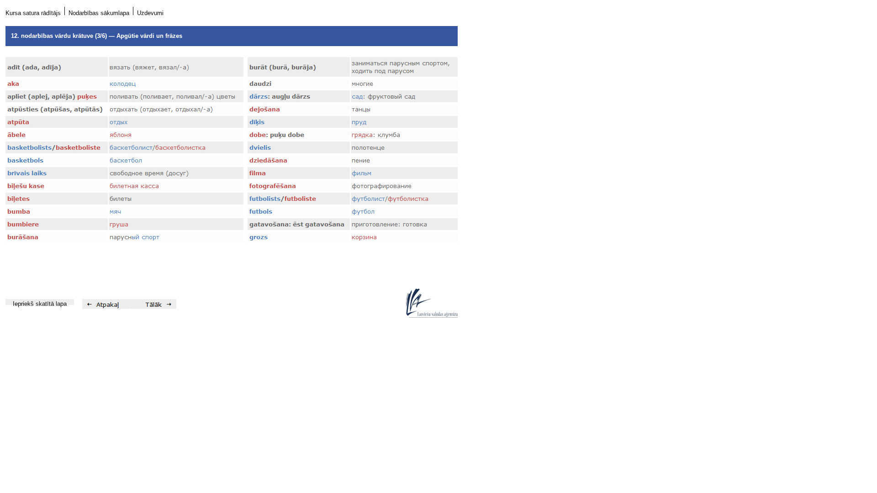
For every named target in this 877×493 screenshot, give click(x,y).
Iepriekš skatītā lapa (40, 303)
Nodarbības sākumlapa (99, 13)
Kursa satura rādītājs (33, 13)
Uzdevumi (150, 13)
